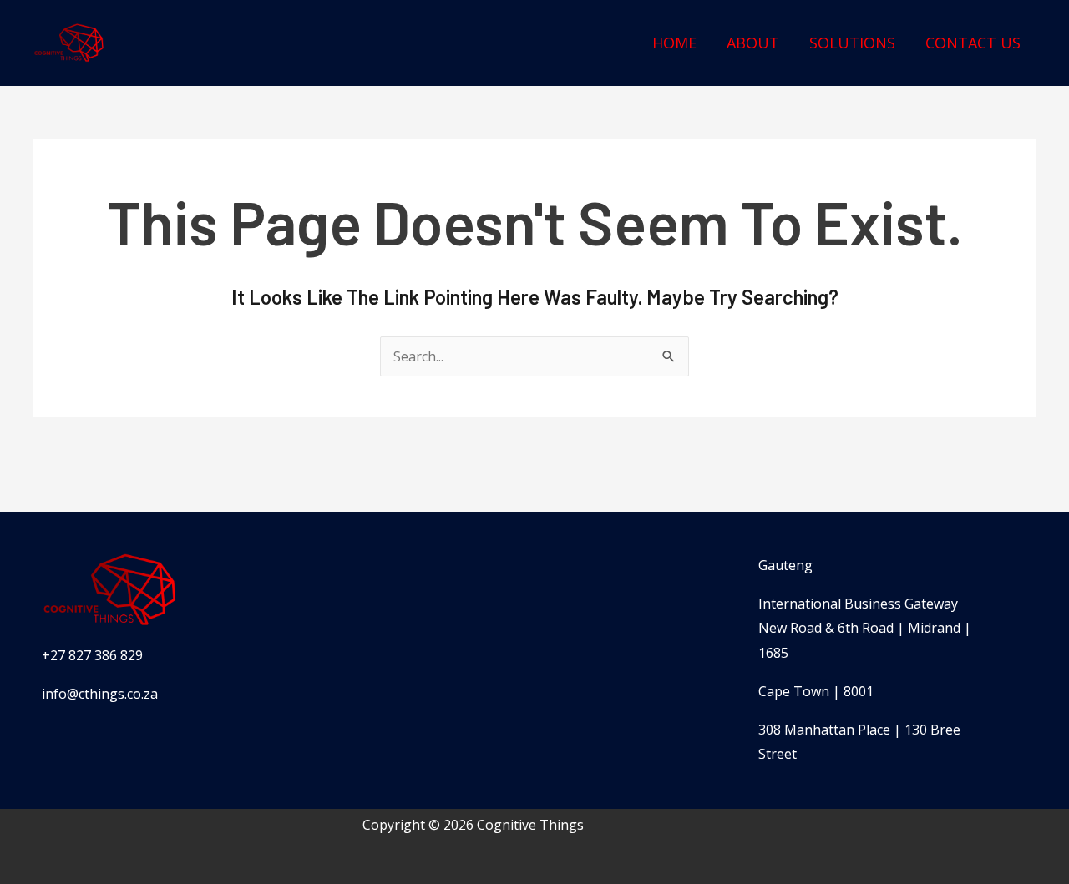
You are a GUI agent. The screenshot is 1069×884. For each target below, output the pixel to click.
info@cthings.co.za (100, 693)
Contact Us (973, 43)
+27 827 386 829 (92, 655)
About (753, 43)
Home (674, 43)
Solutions (852, 43)
